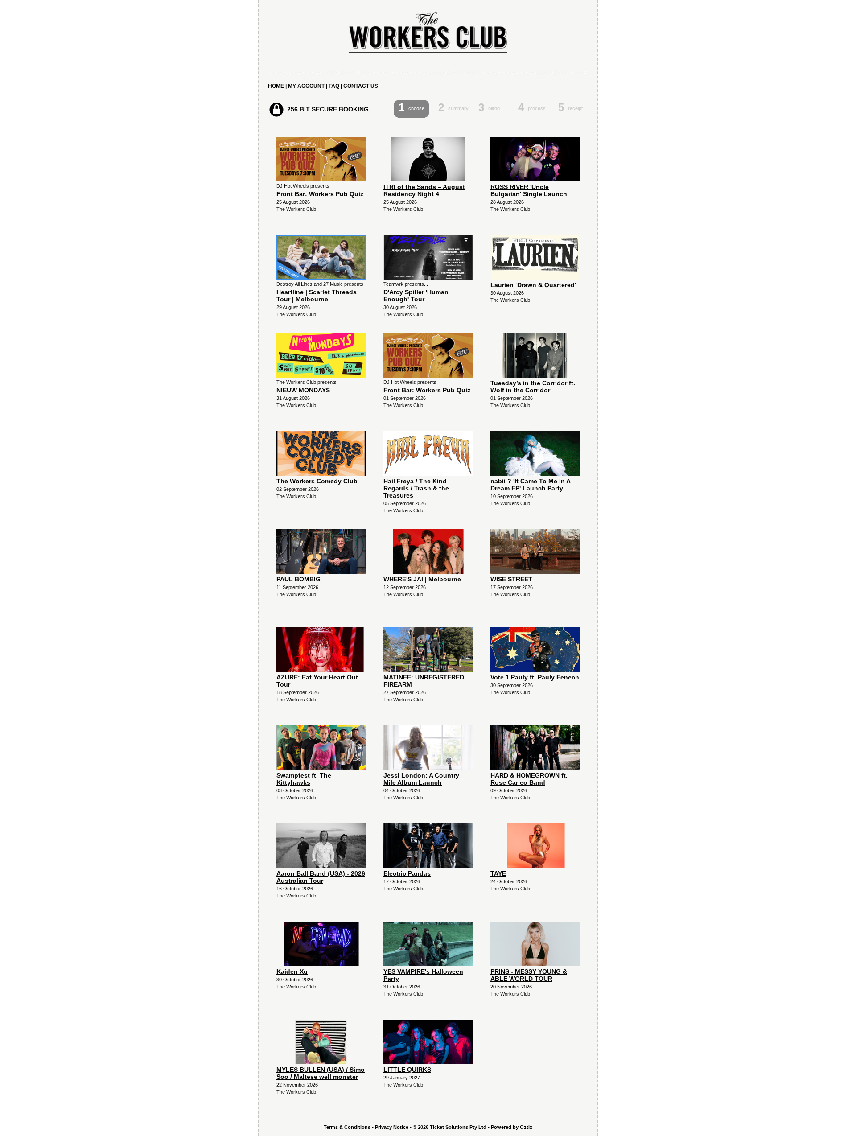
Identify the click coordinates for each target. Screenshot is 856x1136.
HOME (276, 86)
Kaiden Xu (292, 971)
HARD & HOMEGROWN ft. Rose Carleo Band (529, 779)
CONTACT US (360, 86)
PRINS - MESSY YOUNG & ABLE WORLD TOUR (528, 975)
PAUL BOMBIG (298, 579)
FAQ (334, 86)
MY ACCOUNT (306, 86)
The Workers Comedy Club (317, 481)
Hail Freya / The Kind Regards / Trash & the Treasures (416, 488)
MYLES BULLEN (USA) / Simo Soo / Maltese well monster (320, 1073)
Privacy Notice (391, 1127)
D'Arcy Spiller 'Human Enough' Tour (416, 295)
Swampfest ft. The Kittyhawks (303, 779)
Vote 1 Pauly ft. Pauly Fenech (534, 677)
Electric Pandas (407, 873)
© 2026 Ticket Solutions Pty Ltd (449, 1127)
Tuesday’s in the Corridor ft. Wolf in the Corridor (532, 386)
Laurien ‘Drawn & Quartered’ (533, 284)
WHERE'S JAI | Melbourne (422, 579)
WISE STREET (511, 579)
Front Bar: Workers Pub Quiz (319, 194)
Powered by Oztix (511, 1127)
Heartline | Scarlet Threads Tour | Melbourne (316, 295)
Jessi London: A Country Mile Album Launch (421, 779)
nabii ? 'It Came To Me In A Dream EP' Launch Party (530, 484)
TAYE (498, 873)
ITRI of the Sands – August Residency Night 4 (424, 190)
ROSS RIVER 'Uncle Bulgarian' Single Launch (528, 190)
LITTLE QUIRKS (407, 1069)
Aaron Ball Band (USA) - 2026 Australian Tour (320, 877)
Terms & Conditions (347, 1127)
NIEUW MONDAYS (303, 390)
